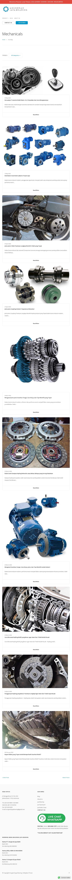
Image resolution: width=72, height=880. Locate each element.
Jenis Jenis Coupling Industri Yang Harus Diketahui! (19, 309)
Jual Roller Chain (41, 807)
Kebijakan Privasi (27, 873)
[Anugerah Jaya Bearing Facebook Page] (69, 873)
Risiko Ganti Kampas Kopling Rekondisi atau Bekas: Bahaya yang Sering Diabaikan (29, 473)
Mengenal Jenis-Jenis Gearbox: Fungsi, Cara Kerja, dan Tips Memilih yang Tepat (28, 398)
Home (3, 39)
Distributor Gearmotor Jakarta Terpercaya (17, 176)
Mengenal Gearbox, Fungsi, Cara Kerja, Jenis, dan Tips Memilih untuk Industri (27, 567)
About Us (17, 18)
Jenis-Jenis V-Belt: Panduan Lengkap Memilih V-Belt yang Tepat (23, 246)
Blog (11, 18)
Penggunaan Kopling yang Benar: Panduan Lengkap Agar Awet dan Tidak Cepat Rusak (30, 693)
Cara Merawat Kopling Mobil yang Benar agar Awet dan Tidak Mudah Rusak (27, 637)
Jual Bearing (40, 802)
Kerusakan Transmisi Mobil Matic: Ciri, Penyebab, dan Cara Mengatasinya (26, 100)
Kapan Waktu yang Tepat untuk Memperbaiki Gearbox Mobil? (23, 754)
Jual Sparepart (41, 805)
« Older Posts (5, 777)
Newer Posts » (66, 777)
